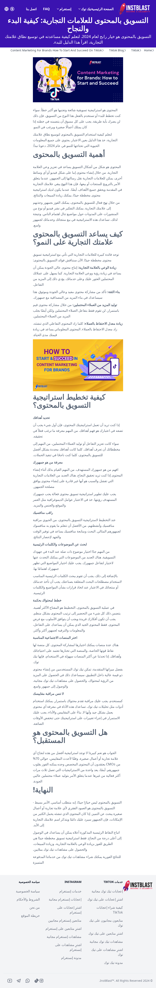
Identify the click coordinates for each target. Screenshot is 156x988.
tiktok (135, 50)
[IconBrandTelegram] (18, 980)
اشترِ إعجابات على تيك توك (105, 899)
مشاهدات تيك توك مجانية (106, 941)
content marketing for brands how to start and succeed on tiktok (56, 50)
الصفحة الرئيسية (102, 9)
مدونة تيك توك (113, 962)
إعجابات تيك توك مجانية (107, 891)
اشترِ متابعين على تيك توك (105, 933)
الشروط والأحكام (28, 899)
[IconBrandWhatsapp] (27, 980)
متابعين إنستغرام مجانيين (64, 920)
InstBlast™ (107, 981)
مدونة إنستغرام (71, 958)
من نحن (34, 907)
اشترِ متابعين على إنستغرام (63, 928)
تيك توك (86, 9)
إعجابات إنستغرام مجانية (65, 899)
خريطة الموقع (30, 915)
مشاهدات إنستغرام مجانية (64, 936)
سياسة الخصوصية (28, 891)
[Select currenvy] (12, 8)
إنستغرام (65, 9)
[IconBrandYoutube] (9, 980)
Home (148, 50)
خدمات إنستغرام (70, 891)
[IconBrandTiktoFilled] (36, 980)
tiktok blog (116, 50)
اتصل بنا (31, 9)
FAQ (46, 9)
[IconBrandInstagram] (41, 980)
